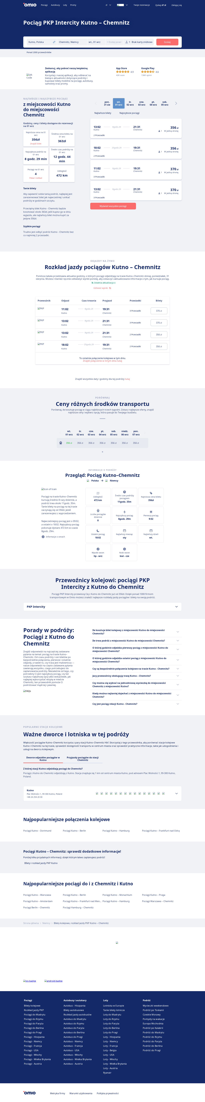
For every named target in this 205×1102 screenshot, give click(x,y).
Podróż (146, 1000)
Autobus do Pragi (73, 1036)
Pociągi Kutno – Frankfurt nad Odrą (161, 830)
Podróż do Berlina (152, 1045)
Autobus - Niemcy (73, 1041)
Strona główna (31, 923)
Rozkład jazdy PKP (34, 1010)
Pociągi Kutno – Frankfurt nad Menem (83, 901)
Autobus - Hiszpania (74, 1005)
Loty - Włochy (110, 1059)
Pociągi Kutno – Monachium (117, 894)
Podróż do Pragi (152, 1050)
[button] (96, 42)
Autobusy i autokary (75, 1000)
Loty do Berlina (111, 1028)
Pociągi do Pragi (33, 1032)
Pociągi (44, 5)
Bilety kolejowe (32, 1005)
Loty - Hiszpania (111, 1036)
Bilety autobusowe (74, 1010)
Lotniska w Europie (113, 1005)
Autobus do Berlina (74, 1032)
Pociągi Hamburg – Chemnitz (78, 907)
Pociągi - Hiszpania (34, 1036)
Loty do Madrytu (112, 1014)
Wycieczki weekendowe (155, 1005)
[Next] (176, 103)
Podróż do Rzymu (152, 1036)
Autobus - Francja (73, 1045)
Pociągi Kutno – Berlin (74, 830)
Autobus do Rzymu (74, 1023)
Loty (65, 5)
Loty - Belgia (109, 1050)
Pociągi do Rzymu (33, 1019)
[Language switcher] (122, 5)
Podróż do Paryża (152, 1041)
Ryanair (107, 1072)
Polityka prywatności (108, 1093)
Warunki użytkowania (80, 1093)
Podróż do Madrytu (153, 1032)
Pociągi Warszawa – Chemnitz (157, 901)
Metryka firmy (57, 1093)
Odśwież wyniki (100, 288)
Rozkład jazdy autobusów (77, 1014)
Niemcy (46, 923)
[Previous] (60, 433)
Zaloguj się (177, 5)
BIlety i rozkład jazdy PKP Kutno (41, 863)
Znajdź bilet (35, 143)
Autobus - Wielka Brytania (78, 1059)
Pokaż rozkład (35, 178)
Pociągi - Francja (33, 1045)
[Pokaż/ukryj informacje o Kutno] (176, 793)
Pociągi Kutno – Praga (153, 894)
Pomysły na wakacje (154, 1019)
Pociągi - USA (31, 1050)
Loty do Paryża (111, 1023)
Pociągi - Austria (33, 1063)
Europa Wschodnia (153, 1023)
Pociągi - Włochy (33, 1054)
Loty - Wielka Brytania (115, 1063)
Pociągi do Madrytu (34, 1014)
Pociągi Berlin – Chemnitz (36, 907)
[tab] (102, 113)
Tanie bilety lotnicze (114, 1010)
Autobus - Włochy (73, 1054)
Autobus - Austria (73, 1063)
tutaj (127, 379)
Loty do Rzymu (111, 1019)
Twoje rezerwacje (142, 5)
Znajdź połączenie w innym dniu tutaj (102, 360)
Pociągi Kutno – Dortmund (37, 830)
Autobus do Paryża (74, 1028)
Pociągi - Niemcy (33, 1041)
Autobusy (55, 5)
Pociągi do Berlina (34, 1028)
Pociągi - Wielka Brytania (37, 1059)
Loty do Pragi (110, 1032)
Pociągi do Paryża (33, 1023)
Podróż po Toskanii (153, 1010)
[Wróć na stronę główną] (32, 5)
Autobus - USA (71, 1050)
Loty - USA (108, 1054)
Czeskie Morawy (152, 1014)
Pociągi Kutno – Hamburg (116, 830)
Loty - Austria (110, 1068)
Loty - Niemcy (110, 1041)
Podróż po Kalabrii (153, 1028)
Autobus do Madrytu (75, 1019)
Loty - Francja (110, 1045)
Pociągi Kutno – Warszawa (37, 894)
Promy (73, 5)
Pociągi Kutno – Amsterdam (38, 901)
